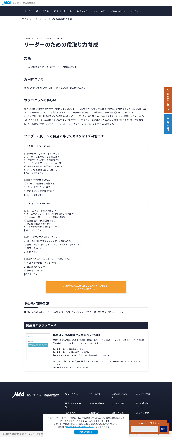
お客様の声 (94, 412)
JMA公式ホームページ (145, 405)
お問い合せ (143, 412)
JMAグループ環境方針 (37, 434)
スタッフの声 (99, 11)
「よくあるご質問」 (62, 87)
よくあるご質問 (119, 403)
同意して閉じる (86, 432)
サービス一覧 (35, 19)
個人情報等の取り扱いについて (80, 426)
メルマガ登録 (144, 394)
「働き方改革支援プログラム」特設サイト (45, 312)
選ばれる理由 (42, 11)
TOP (24, 19)
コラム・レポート (117, 11)
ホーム (28, 11)
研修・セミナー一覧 (63, 11)
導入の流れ (82, 11)
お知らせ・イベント (138, 11)
